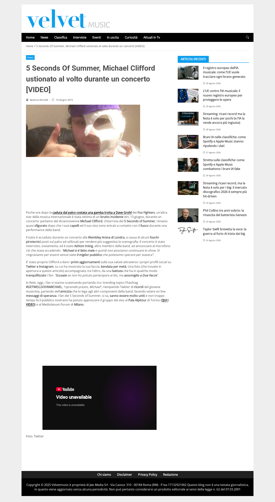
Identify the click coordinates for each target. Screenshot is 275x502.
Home (30, 37)
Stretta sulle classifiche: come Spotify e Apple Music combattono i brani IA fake (224, 164)
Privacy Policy (147, 474)
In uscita (113, 37)
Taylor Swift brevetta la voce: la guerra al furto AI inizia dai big (224, 231)
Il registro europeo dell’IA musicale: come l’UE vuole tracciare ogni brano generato (224, 72)
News (44, 37)
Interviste (79, 37)
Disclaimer (124, 474)
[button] (247, 37)
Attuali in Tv (151, 37)
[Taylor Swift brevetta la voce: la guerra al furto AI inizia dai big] (188, 230)
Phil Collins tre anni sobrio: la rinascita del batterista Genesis (225, 212)
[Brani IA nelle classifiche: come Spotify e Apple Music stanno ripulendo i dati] (188, 142)
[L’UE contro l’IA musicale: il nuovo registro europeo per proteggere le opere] (188, 96)
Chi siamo (104, 474)
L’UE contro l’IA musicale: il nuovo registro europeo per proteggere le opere (222, 95)
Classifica (60, 37)
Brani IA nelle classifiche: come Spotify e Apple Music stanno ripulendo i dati (224, 141)
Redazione (170, 474)
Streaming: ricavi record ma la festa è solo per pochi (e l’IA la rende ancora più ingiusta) (224, 118)
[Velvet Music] (68, 18)
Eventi (96, 37)
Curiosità (131, 37)
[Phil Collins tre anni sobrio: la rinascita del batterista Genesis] (188, 215)
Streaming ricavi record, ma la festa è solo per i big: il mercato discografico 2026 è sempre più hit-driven (225, 189)
